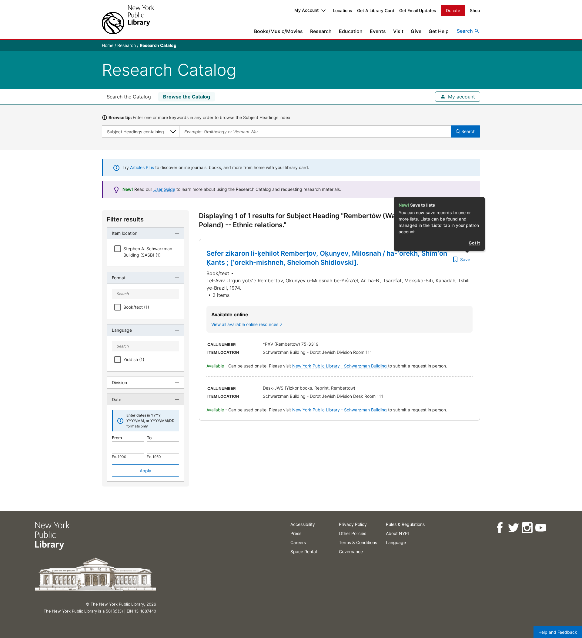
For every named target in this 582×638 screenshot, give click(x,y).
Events (378, 31)
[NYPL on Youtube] (540, 528)
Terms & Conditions (358, 542)
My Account (306, 10)
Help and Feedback (557, 632)
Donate (453, 10)
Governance (351, 551)
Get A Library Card (375, 10)
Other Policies (352, 533)
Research (321, 31)
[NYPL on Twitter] (513, 528)
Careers (298, 542)
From (117, 437)
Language (396, 542)
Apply (145, 470)
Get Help (439, 31)
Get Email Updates (417, 10)
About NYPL (398, 533)
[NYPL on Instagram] (527, 528)
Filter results (125, 219)
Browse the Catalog (186, 97)
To (149, 437)
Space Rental (303, 551)
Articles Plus (142, 167)
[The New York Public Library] (128, 19)
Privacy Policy (353, 524)
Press (295, 533)
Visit (398, 31)
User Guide (164, 189)
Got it (474, 242)
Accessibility (302, 524)
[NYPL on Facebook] (499, 528)
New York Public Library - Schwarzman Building (340, 365)
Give (416, 31)
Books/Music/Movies (278, 31)
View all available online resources (244, 324)
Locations (342, 10)
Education (351, 31)
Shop (475, 10)
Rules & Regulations (405, 524)
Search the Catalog (129, 97)
